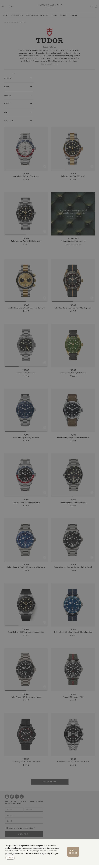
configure (10, 858)
